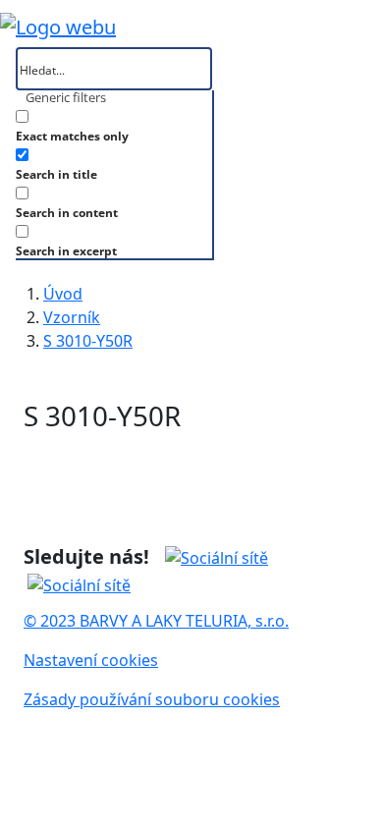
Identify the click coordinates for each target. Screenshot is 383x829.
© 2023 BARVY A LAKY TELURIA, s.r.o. (156, 621)
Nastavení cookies (91, 660)
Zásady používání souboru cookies (152, 699)
